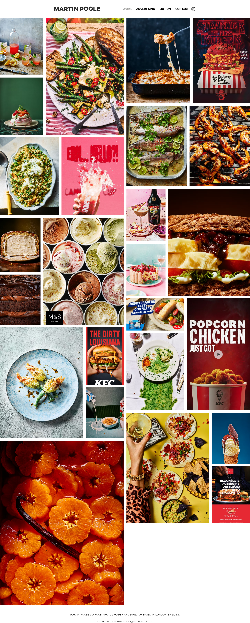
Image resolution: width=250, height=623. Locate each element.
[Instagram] (193, 9)
